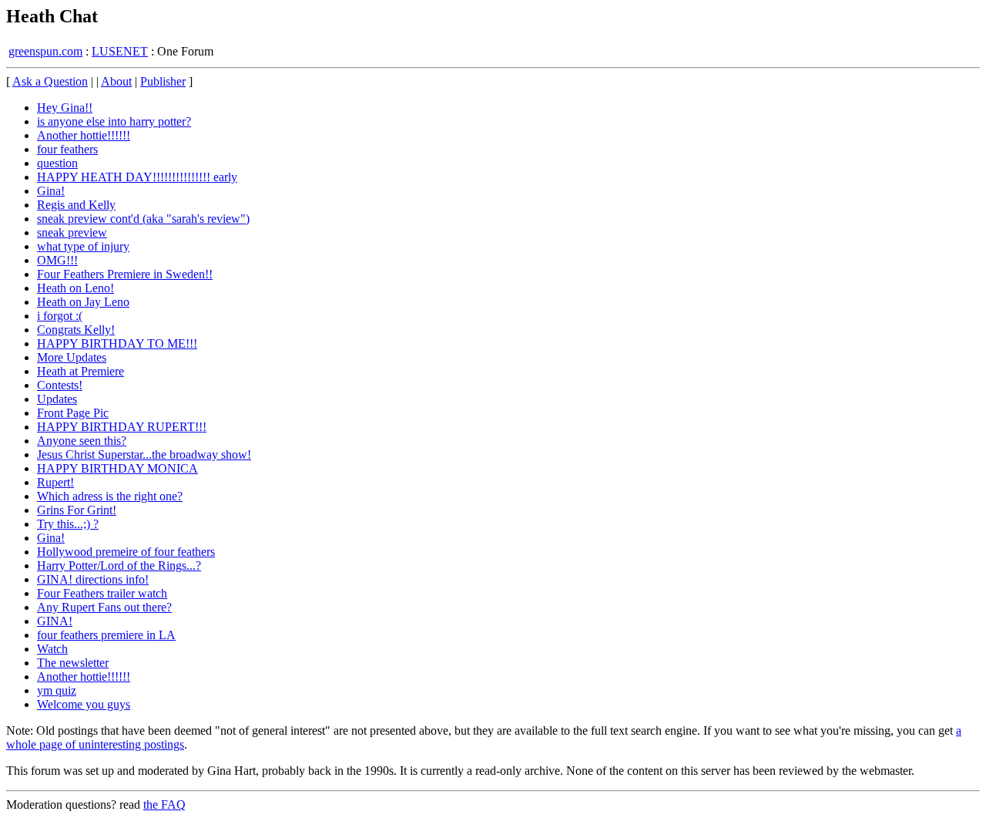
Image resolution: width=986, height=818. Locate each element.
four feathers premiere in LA (106, 634)
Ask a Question (50, 81)
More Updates (71, 357)
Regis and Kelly (76, 204)
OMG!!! (57, 260)
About (116, 81)
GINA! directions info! (93, 579)
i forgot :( (59, 315)
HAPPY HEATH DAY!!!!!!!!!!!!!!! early (137, 176)
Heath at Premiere (80, 371)
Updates (57, 399)
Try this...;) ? (68, 523)
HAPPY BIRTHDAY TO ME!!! (117, 343)
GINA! (54, 621)
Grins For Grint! (76, 510)
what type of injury (83, 246)
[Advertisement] (916, 308)
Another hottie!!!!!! (83, 135)
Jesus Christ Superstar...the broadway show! (144, 454)
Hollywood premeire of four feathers (126, 551)
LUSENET (120, 51)
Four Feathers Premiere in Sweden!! (125, 274)
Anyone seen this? (81, 440)
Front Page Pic (73, 412)
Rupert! (55, 482)
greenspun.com (45, 51)
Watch (52, 648)
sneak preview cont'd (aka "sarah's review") (143, 218)
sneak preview (72, 232)
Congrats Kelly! (76, 329)
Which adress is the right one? (110, 496)
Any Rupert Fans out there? (104, 607)
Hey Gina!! (64, 107)
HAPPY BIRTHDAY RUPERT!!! (121, 426)
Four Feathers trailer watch (102, 593)
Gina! (51, 190)
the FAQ (164, 804)
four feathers (67, 149)
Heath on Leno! (75, 288)
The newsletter (73, 662)
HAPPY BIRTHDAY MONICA (117, 468)
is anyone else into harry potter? (114, 121)
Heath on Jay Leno (83, 301)
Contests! (59, 385)
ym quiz (56, 690)
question (57, 163)
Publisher (163, 81)
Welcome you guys (83, 704)
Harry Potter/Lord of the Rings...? (119, 565)
